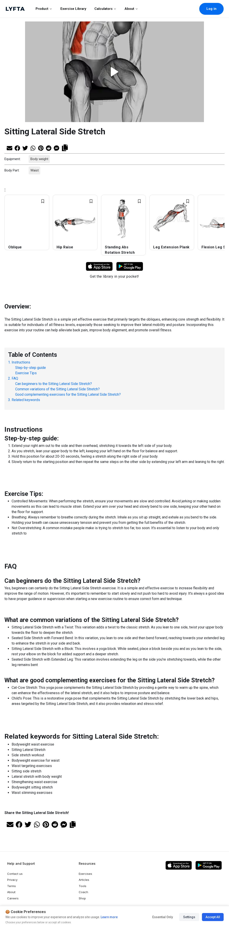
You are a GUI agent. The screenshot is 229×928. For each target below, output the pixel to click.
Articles (84, 879)
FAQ (15, 378)
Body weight (39, 159)
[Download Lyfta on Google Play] (129, 266)
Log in (211, 9)
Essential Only (162, 917)
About (129, 9)
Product (42, 9)
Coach (83, 892)
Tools (82, 886)
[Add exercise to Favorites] (43, 201)
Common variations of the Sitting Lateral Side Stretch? (57, 389)
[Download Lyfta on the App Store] (178, 865)
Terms (11, 886)
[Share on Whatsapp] (33, 147)
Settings (189, 917)
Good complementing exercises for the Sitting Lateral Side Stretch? (68, 394)
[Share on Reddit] (48, 147)
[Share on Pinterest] (41, 147)
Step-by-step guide (30, 367)
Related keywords (26, 399)
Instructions (21, 362)
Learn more (109, 917)
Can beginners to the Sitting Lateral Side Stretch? (53, 383)
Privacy (12, 879)
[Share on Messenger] (56, 147)
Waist (34, 170)
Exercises (85, 873)
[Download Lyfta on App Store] (99, 266)
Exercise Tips (26, 373)
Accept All (213, 917)
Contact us (15, 873)
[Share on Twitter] (25, 147)
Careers (13, 898)
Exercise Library (73, 9)
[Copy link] (64, 147)
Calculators (103, 9)
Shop (82, 898)
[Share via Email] (9, 147)
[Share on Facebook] (17, 147)
